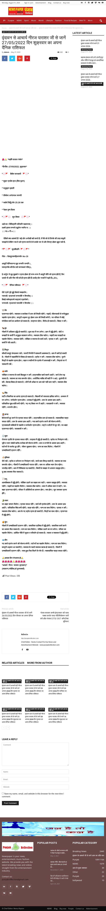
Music (33, 20)
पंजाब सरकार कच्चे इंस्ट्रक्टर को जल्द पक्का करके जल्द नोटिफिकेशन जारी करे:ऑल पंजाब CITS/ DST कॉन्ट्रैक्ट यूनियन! (54, 617)
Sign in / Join (28, 3)
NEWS (19, 20)
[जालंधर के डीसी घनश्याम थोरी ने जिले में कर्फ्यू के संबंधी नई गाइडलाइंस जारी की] (42, 853)
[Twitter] (92, 2)
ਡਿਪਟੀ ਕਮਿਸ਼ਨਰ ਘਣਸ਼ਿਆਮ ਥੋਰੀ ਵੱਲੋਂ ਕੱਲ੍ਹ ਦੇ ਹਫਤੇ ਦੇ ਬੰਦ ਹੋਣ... (59, 878)
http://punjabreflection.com (30, 638)
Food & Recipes (70, 20)
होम (4, 20)
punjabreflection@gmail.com (15, 879)
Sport (26, 20)
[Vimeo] (95, 2)
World (41, 20)
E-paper (11, 20)
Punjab (76, 859)
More (90, 20)
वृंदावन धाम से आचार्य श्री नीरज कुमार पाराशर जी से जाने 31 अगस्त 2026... (91, 43)
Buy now (66, 3)
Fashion (58, 20)
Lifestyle (49, 20)
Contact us (57, 3)
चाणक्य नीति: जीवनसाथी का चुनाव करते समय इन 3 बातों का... (58, 864)
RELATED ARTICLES (13, 662)
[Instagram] (88, 2)
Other (75, 872)
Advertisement (40, 3)
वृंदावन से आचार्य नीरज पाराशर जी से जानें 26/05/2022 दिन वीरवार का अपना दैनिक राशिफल (17, 616)
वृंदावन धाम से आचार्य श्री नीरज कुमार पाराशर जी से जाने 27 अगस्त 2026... (91, 77)
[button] (100, 21)
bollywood (77, 880)
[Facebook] (85, 2)
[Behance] (81, 2)
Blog (49, 3)
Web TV (82, 20)
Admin (6, 52)
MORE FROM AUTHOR (39, 662)
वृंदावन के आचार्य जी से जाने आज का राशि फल (14, 32)
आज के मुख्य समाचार (80, 868)
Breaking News (87, 50)
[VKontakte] (99, 2)
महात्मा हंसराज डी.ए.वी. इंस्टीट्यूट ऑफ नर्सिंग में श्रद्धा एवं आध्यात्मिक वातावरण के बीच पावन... (92, 60)
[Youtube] (102, 2)
